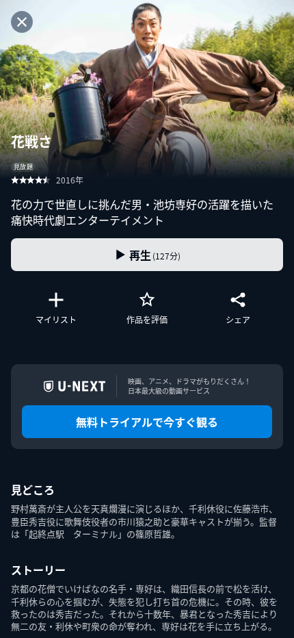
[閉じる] (22, 22)
